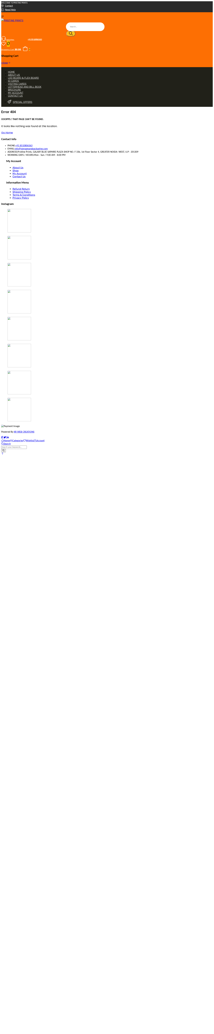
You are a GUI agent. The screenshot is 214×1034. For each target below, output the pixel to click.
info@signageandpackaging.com (31, 149)
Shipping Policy (22, 191)
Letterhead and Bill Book (24, 86)
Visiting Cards (17, 83)
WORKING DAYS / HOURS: (21, 155)
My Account (15, 92)
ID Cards (13, 80)
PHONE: (12, 145)
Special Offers (22, 102)
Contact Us (15, 95)
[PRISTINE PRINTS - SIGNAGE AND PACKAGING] (12, 20)
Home (11, 71)
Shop (16, 170)
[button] (2, 454)
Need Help (10, 10)
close (4, 63)
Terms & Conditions (24, 194)
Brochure (14, 89)
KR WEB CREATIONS (24, 432)
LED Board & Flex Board (23, 77)
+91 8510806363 (24, 145)
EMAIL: (11, 149)
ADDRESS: (13, 152)
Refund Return (21, 188)
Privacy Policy (21, 197)
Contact (9, 6)
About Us (14, 74)
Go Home (7, 132)
